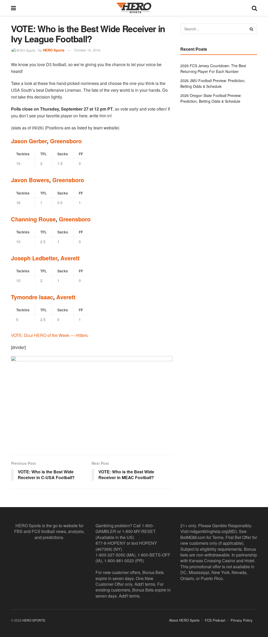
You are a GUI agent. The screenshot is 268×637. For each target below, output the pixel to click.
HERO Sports (53, 50)
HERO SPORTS (33, 620)
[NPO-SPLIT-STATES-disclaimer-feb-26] (91, 401)
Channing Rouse (33, 219)
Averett (70, 258)
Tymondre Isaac (32, 297)
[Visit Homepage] (134, 8)
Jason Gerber (29, 141)
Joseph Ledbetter (34, 258)
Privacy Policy (242, 620)
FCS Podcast (215, 620)
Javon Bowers (30, 180)
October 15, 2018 (87, 50)
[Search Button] (254, 8)
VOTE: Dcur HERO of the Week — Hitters (49, 335)
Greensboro (66, 141)
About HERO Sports (184, 620)
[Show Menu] (13, 8)
